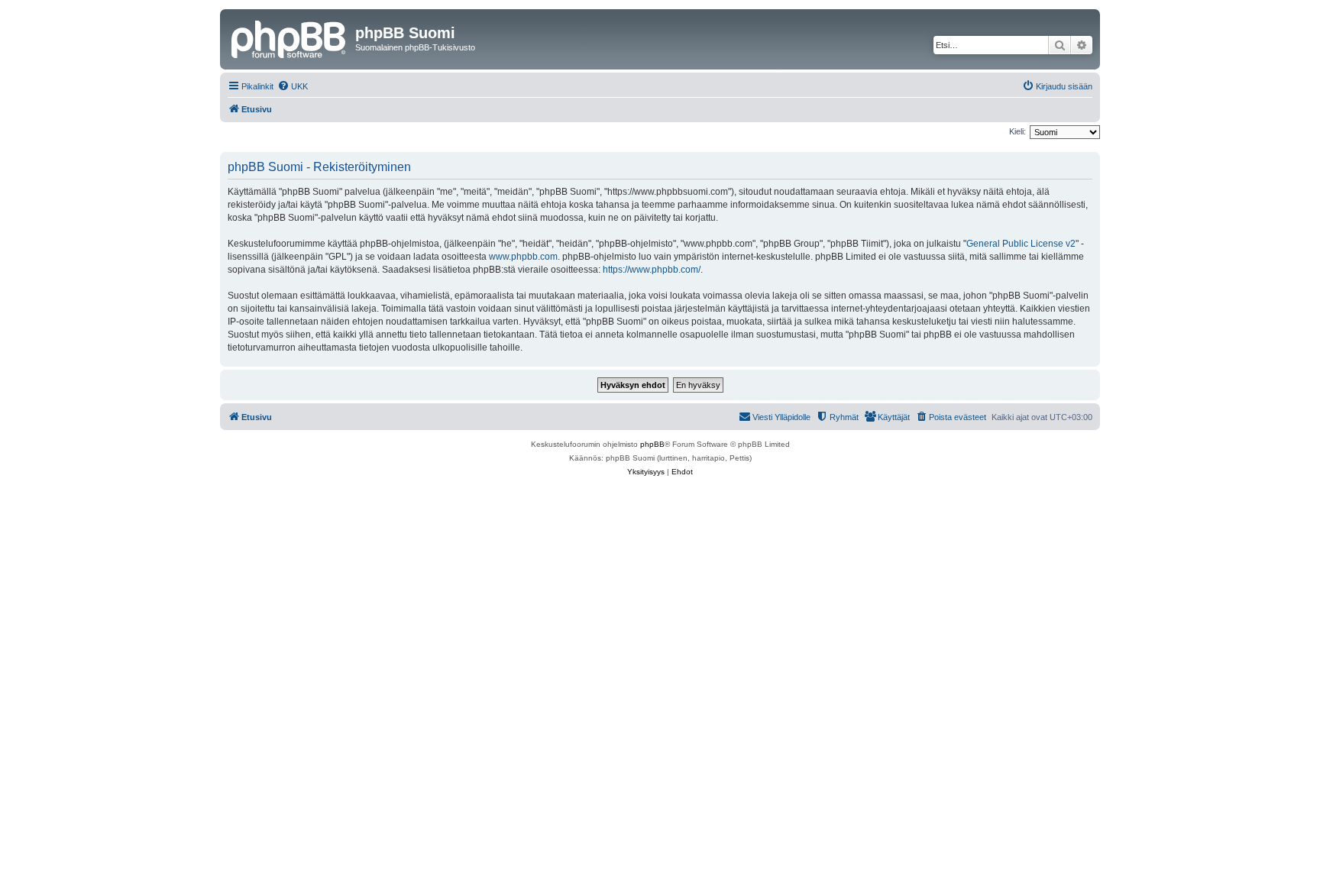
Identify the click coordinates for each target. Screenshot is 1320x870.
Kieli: (1017, 131)
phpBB (652, 444)
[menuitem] (292, 86)
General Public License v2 (1021, 243)
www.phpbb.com (523, 256)
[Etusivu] (289, 37)
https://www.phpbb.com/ (651, 269)
